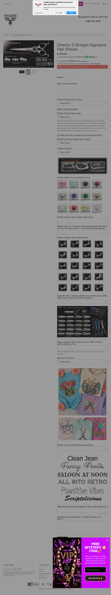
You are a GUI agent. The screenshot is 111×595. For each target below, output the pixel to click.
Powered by (38, 13)
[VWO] (43, 13)
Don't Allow (59, 13)
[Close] (107, 540)
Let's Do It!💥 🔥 (95, 578)
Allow (71, 13)
